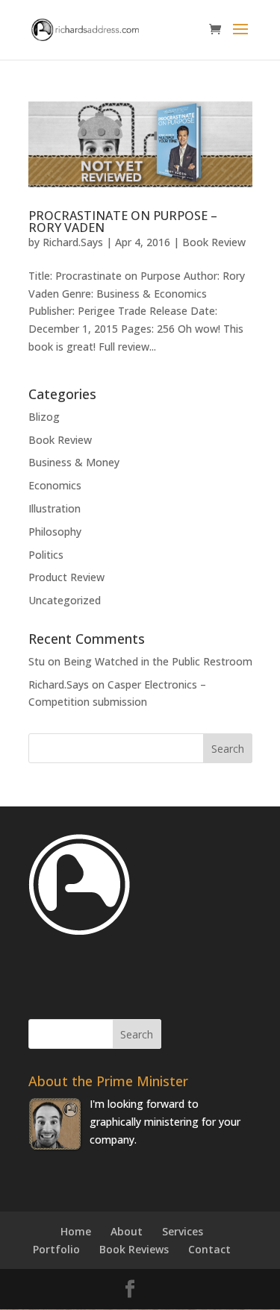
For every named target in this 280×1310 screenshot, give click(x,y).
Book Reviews (134, 1249)
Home (75, 1231)
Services (182, 1231)
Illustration (54, 508)
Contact (209, 1249)
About (127, 1231)
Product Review (66, 577)
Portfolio (56, 1249)
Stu (36, 661)
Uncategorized (64, 600)
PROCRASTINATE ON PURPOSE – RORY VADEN (122, 221)
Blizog (44, 417)
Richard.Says (73, 242)
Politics (45, 555)
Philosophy (54, 531)
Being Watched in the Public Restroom (157, 661)
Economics (54, 485)
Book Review (214, 242)
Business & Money (73, 462)
